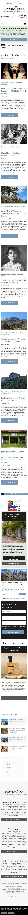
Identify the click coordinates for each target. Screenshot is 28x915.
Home (3, 45)
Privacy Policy (10, 628)
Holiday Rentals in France (14, 888)
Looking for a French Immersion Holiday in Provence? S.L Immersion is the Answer (17, 739)
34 (16, 494)
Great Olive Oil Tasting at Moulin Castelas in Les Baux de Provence (13, 213)
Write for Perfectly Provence (14, 885)
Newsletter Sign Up (7, 883)
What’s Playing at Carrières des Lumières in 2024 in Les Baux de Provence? (14, 91)
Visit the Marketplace (14, 851)
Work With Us (13, 3)
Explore (3, 332)
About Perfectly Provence (14, 819)
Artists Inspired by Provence (8, 274)
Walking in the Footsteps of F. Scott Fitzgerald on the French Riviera (17, 721)
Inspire (10, 82)
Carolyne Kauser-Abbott (8, 392)
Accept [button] (4, 913)
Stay (8, 772)
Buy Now (14, 698)
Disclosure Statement (18, 891)
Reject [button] (10, 913)
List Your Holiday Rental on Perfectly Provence (14, 889)
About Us (7, 3)
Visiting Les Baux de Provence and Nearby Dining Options (13, 340)
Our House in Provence (12, 332)
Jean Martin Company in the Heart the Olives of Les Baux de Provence (13, 459)
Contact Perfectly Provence (10, 893)
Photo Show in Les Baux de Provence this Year (11, 154)
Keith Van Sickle (5, 206)
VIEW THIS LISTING (13, 558)
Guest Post (4, 82)
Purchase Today (14, 39)
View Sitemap (21, 893)
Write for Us (19, 3)
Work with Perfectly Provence (14, 886)
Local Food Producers (16, 206)
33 (12, 494)
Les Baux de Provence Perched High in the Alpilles (13, 399)
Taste (24, 206)
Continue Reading (9, 115)
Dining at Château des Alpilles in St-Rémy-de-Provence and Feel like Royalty (17, 730)
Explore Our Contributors (14, 876)
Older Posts (23, 494)
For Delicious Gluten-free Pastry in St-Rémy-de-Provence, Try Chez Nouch (17, 748)
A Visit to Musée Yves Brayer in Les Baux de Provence (13, 281)
